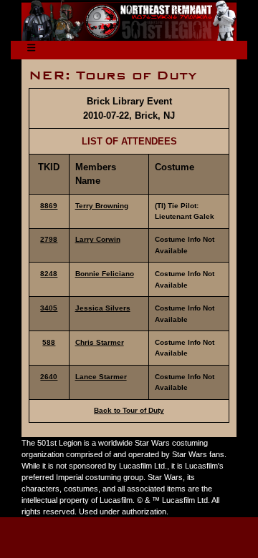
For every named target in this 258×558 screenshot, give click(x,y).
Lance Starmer (101, 377)
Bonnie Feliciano (104, 274)
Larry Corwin (97, 239)
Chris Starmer (99, 342)
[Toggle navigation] (31, 50)
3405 (48, 308)
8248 (48, 274)
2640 (48, 377)
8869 (48, 206)
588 (48, 342)
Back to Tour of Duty (129, 410)
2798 (48, 239)
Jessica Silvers (102, 308)
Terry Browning (101, 206)
